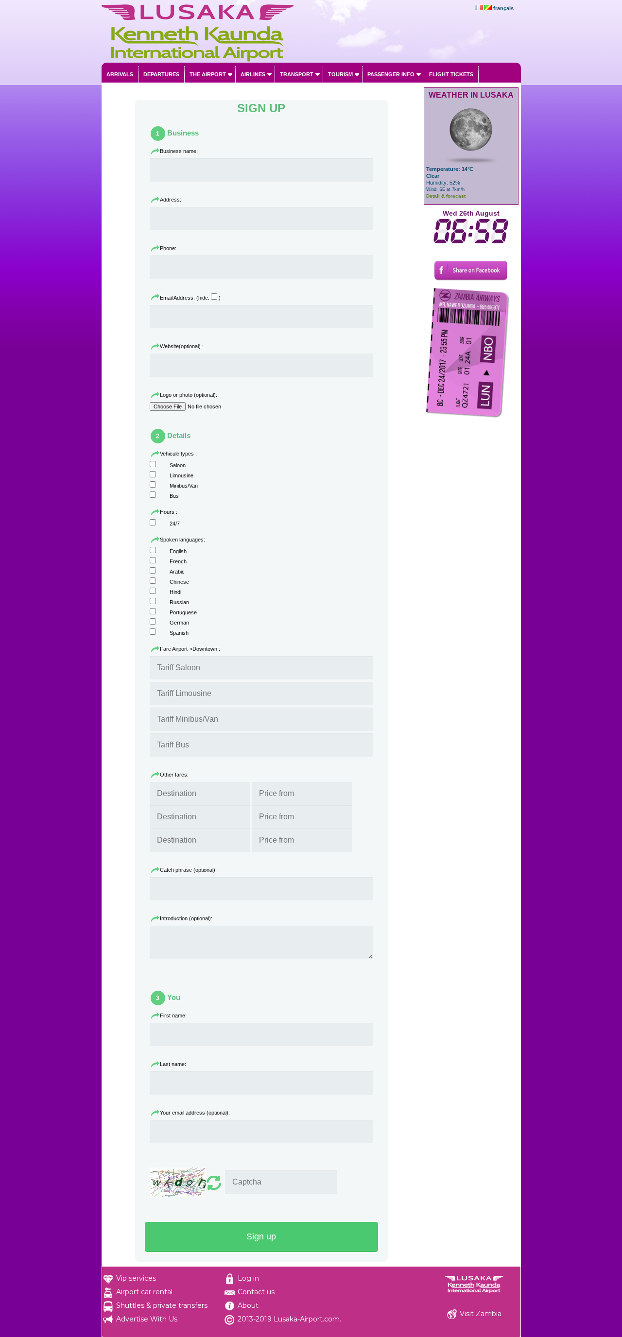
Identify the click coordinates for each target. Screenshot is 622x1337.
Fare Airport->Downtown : (190, 649)
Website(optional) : (182, 346)
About (248, 1305)
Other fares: (174, 775)
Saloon (178, 465)
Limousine (181, 475)
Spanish (179, 633)
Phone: (168, 248)
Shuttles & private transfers (161, 1305)
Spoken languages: (182, 539)
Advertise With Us (146, 1319)
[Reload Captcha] (187, 1182)
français (503, 8)
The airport (208, 74)
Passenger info (391, 74)
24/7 (175, 523)
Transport (296, 74)
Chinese (179, 582)
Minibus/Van (184, 486)
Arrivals (119, 74)
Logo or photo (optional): (188, 395)
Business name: (179, 151)
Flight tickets (451, 74)
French (178, 561)
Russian (179, 602)
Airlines (253, 74)
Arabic (177, 572)
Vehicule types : (178, 454)
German (179, 623)
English (178, 551)
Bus (174, 496)
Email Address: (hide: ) (190, 298)
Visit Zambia (480, 1313)
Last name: (173, 1064)
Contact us (256, 1291)
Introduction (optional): (186, 918)
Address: (170, 200)
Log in (248, 1278)
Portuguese (183, 612)
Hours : (168, 512)
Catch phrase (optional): (188, 870)
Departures (161, 74)
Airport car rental (144, 1291)
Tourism (340, 74)
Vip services (136, 1278)
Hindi (175, 592)
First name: (173, 1015)
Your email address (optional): (195, 1113)
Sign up (261, 1236)
